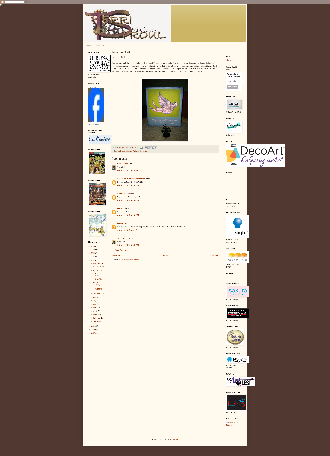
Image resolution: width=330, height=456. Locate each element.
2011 (93, 326)
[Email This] (146, 147)
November (97, 266)
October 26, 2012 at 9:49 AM (128, 215)
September (97, 293)
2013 (93, 256)
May (95, 307)
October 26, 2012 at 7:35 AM (128, 185)
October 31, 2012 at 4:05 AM (128, 245)
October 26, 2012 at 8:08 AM (128, 200)
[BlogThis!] (148, 147)
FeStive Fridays (142, 151)
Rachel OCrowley (124, 193)
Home (89, 44)
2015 (93, 249)
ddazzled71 (121, 223)
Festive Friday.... (97, 274)
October (96, 270)
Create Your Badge (94, 124)
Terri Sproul (92, 87)
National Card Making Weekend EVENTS (98, 285)
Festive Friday (98, 279)
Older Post (214, 255)
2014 (93, 253)
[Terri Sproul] (96, 121)
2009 (93, 333)
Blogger (175, 439)
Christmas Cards (130, 151)
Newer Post (116, 255)
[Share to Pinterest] (155, 147)
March (95, 314)
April (95, 311)
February (96, 318)
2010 (93, 329)
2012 (93, 260)
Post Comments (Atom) (130, 259)
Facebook (100, 44)
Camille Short (122, 163)
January (96, 321)
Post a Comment (121, 250)
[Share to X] (150, 147)
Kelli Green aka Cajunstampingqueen (132, 178)
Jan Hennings (122, 238)
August (96, 297)
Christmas (121, 151)
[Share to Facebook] (153, 147)
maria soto (121, 208)
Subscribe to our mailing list (234, 75)
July (95, 300)
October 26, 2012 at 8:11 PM (127, 230)
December (97, 263)
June (95, 304)
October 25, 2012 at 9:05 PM (127, 170)
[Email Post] (141, 147)
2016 (93, 246)
